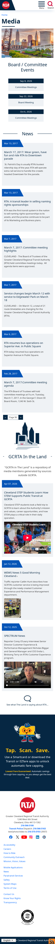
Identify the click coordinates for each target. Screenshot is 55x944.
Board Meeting (26, 102)
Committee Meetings (26, 87)
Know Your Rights (12, 898)
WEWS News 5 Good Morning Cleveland (22, 574)
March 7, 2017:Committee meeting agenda (25, 383)
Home (4, 14)
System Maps (10, 883)
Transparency (10, 902)
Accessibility (9, 844)
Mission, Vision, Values (14, 861)
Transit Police (16, 828)
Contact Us (9, 894)
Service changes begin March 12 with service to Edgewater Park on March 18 (27, 297)
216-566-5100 (27, 825)
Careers (7, 849)
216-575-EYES (34, 831)
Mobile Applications (13, 867)
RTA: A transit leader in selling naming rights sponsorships (27, 203)
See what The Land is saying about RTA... (27, 704)
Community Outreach (14, 857)
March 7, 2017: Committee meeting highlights (26, 249)
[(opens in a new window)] (10, 837)
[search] (50, 3)
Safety (7, 879)
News (6, 871)
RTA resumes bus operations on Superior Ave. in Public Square (23, 344)
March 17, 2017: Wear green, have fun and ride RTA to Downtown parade (25, 155)
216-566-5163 (39, 828)
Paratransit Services (13, 875)
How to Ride (9, 853)
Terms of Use (10, 888)
